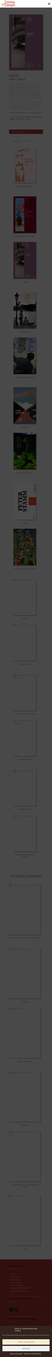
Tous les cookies (26, 1342)
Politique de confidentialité (32, 1353)
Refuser (26, 1348)
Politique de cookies (16, 1353)
